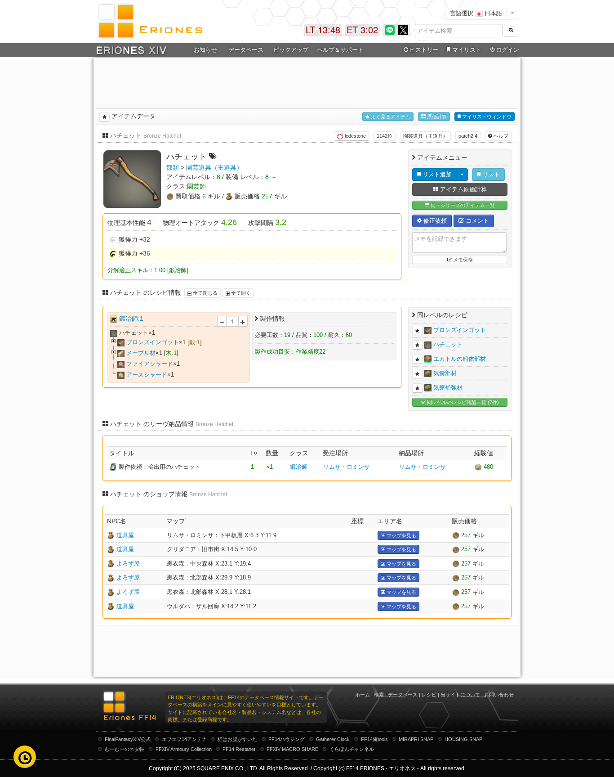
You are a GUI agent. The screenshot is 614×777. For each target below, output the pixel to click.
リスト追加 (436, 174)
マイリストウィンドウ (486, 116)
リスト (490, 174)
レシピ (429, 694)
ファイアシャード (149, 363)
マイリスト (466, 49)
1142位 (384, 136)
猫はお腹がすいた (237, 739)
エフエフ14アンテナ (184, 739)
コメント (476, 220)
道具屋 (125, 535)
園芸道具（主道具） (425, 136)
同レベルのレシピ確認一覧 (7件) (462, 402)
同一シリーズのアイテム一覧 (462, 205)
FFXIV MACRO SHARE (292, 749)
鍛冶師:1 (131, 318)
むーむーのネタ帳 (124, 749)
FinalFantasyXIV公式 (128, 739)
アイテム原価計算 (462, 189)
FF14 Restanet (238, 749)
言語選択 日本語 (476, 13)
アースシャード (146, 374)
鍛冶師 (298, 466)
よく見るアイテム (389, 116)
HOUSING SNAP (463, 739)
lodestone (354, 136)
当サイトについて (460, 694)
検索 (379, 694)
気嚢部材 (445, 373)
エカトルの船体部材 (459, 358)
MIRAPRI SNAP (416, 739)
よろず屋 (128, 563)
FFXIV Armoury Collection (184, 749)
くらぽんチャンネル (351, 749)
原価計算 (436, 116)
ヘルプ (500, 136)
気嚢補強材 (448, 387)
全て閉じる (204, 293)
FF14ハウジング (286, 739)
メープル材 (141, 353)
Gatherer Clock (333, 739)
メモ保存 (462, 259)
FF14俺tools (374, 739)
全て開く (240, 293)
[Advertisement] (307, 81)
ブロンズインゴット (152, 342)
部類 (172, 167)
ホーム (362, 694)
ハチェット (126, 135)
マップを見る (400, 535)
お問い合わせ (499, 694)
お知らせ (205, 49)
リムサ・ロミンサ (346, 466)
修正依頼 (434, 220)
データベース (403, 694)
